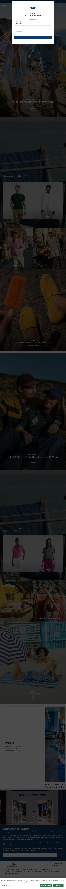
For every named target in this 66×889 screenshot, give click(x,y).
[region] (33, 883)
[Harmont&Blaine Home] (33, 7)
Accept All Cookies (46, 885)
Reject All (58, 885)
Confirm (33, 37)
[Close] (63, 880)
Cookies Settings (6, 885)
